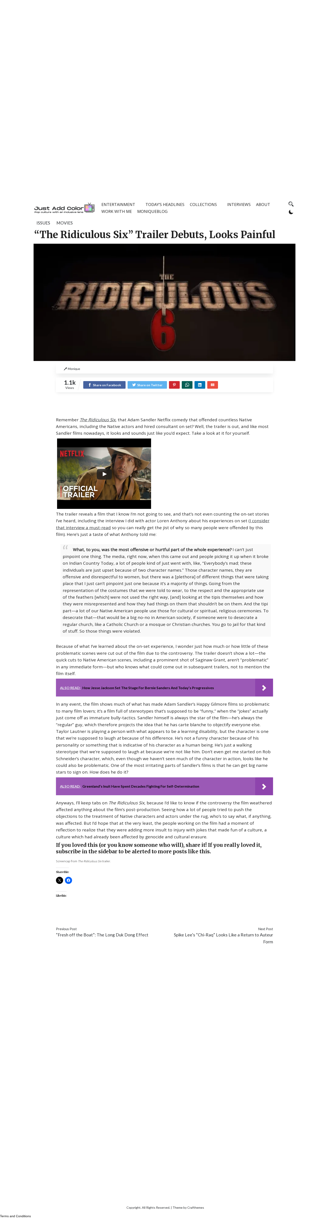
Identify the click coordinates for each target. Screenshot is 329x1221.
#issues (92, 915)
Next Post (265, 929)
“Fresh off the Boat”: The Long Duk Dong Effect (102, 934)
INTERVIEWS (239, 204)
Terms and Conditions (15, 1216)
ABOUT (263, 204)
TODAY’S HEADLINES (164, 204)
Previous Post (66, 929)
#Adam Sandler (70, 915)
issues (43, 222)
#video (241, 915)
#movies (108, 915)
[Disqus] (164, 1015)
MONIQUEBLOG (152, 211)
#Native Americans (135, 915)
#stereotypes (167, 915)
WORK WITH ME (116, 211)
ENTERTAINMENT (118, 204)
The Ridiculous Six (97, 420)
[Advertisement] (164, 31)
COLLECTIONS (203, 204)
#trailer (226, 915)
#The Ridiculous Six (199, 915)
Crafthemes (195, 1207)
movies (64, 222)
